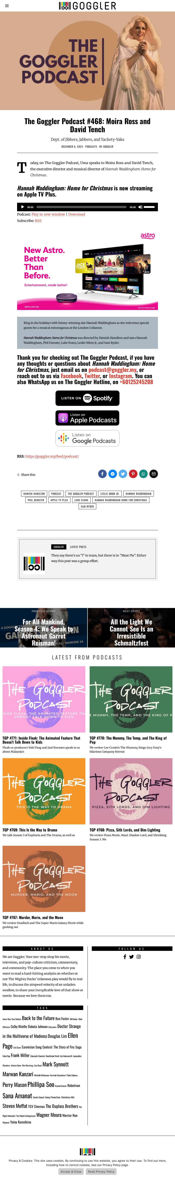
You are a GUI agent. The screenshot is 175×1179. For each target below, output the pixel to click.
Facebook (71, 375)
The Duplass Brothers (62, 1106)
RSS (38, 221)
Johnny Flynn (16, 1065)
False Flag (6, 1056)
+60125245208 (136, 381)
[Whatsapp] (143, 474)
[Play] (22, 207)
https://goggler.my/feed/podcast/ (52, 456)
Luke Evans (81, 500)
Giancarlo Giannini (37, 1056)
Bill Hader (73, 1019)
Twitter (92, 375)
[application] (87, 207)
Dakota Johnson (38, 1026)
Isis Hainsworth (66, 1056)
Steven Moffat (15, 1105)
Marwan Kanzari (18, 1074)
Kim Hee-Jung (27, 1065)
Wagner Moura (48, 1114)
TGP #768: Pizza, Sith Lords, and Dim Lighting (125, 829)
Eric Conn (17, 1047)
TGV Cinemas (36, 1106)
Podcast (56, 493)
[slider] (150, 206)
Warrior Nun (69, 1115)
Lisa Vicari (38, 1065)
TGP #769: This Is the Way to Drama (30, 829)
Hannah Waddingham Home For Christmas (121, 500)
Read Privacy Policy (101, 1171)
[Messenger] (112, 474)
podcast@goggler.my (112, 369)
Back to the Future (38, 1018)
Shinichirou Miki (67, 1097)
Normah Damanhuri (58, 1075)
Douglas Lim (57, 1036)
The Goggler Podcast (81, 493)
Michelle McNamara (41, 1075)
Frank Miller (20, 1055)
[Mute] (140, 207)
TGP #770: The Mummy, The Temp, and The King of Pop (128, 740)
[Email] (153, 474)
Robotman (73, 1085)
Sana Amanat (17, 1095)
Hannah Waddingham (139, 493)
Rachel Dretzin (61, 1086)
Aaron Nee (7, 1019)
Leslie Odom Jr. (110, 493)
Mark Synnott (55, 1064)
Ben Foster (62, 1018)
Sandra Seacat (38, 1097)
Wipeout (6, 1122)
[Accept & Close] (170, 1167)
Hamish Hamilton (34, 493)
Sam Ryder (87, 506)
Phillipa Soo (41, 1084)
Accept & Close (71, 1171)
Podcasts (91, 146)
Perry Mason (15, 1084)
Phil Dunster (36, 500)
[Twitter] (123, 474)
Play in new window (48, 214)
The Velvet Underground (25, 1115)
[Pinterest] (133, 474)
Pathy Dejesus (72, 1075)
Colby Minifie (19, 1026)
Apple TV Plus (59, 500)
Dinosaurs (52, 1027)
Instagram (120, 375)
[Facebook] (102, 474)
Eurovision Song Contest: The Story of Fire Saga (52, 1047)
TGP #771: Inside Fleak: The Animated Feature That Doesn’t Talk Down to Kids (41, 740)
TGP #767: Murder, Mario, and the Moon (33, 917)
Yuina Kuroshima (20, 1122)
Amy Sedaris (16, 1019)
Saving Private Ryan (52, 1097)
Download (76, 214)
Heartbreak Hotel (52, 1056)
